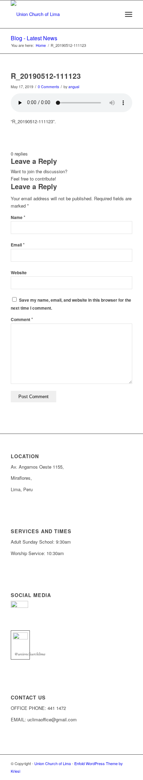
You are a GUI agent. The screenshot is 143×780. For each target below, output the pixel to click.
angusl (73, 86)
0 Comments (48, 86)
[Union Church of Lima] (59, 14)
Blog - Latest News (34, 38)
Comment (22, 319)
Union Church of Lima (52, 763)
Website (19, 273)
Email (18, 245)
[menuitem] (128, 14)
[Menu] (128, 14)
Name (18, 217)
